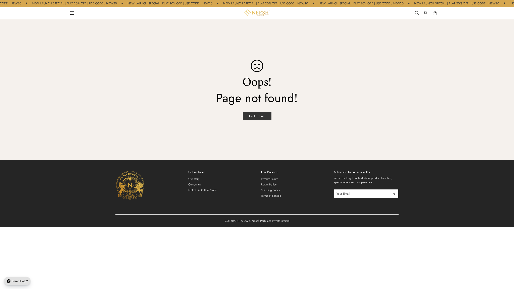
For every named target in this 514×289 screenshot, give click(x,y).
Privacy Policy (269, 179)
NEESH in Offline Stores (202, 190)
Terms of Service (271, 196)
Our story (193, 179)
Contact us (194, 184)
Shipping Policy (270, 190)
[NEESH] (257, 13)
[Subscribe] (394, 193)
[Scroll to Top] (506, 267)
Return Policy (268, 184)
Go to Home (257, 116)
